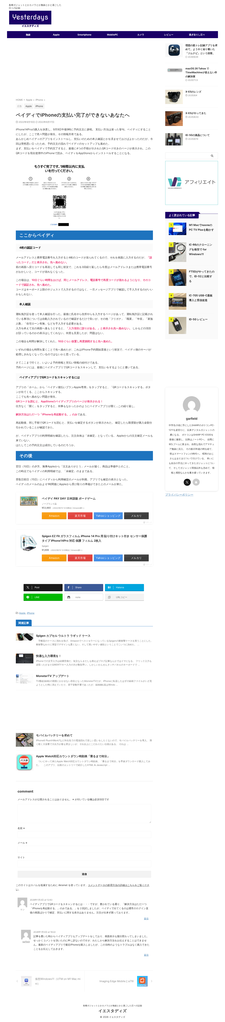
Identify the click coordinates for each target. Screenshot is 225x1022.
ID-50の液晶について (197, 135)
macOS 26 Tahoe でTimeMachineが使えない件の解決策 (201, 72)
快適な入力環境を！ (48, 656)
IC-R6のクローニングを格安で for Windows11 (200, 249)
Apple (56, 34)
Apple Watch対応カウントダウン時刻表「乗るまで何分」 (73, 756)
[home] (196, 482)
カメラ (140, 34)
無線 (28, 34)
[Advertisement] (84, 69)
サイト (21, 857)
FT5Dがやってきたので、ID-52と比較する (201, 276)
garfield (26, 941)
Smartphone (84, 34)
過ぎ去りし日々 (197, 34)
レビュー (168, 34)
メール (22, 842)
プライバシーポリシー (179, 494)
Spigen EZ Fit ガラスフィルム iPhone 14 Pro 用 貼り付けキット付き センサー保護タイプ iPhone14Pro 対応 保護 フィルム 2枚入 (94, 538)
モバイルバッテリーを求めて (54, 735)
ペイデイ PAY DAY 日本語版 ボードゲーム (69, 498)
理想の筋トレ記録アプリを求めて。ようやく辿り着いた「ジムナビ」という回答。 (201, 49)
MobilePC (112, 34)
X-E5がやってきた (195, 113)
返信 (146, 918)
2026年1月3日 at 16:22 (44, 932)
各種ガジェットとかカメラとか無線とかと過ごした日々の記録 (112, 1005)
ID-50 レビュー (198, 319)
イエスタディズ (112, 1010)
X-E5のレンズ (193, 91)
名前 (21, 828)
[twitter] (187, 482)
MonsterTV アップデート (52, 676)
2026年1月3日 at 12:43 (41, 899)
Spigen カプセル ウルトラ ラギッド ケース (63, 635)
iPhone (30, 613)
